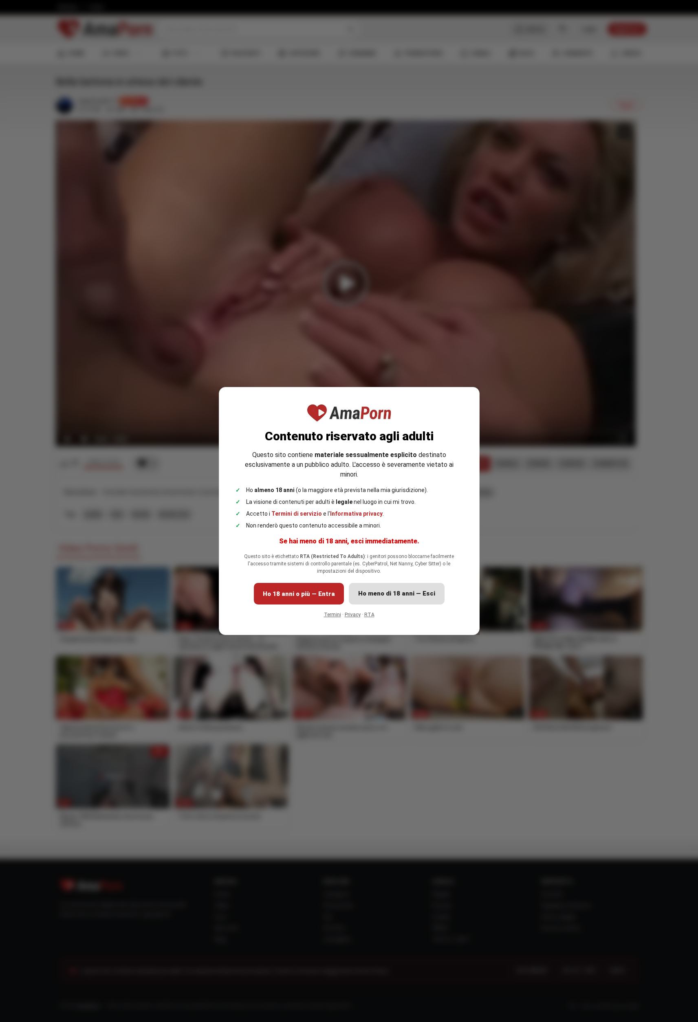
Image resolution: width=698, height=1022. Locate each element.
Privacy (353, 615)
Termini (332, 615)
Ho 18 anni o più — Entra (299, 594)
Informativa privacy (356, 513)
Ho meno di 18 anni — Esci (396, 593)
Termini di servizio (296, 513)
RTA (369, 615)
